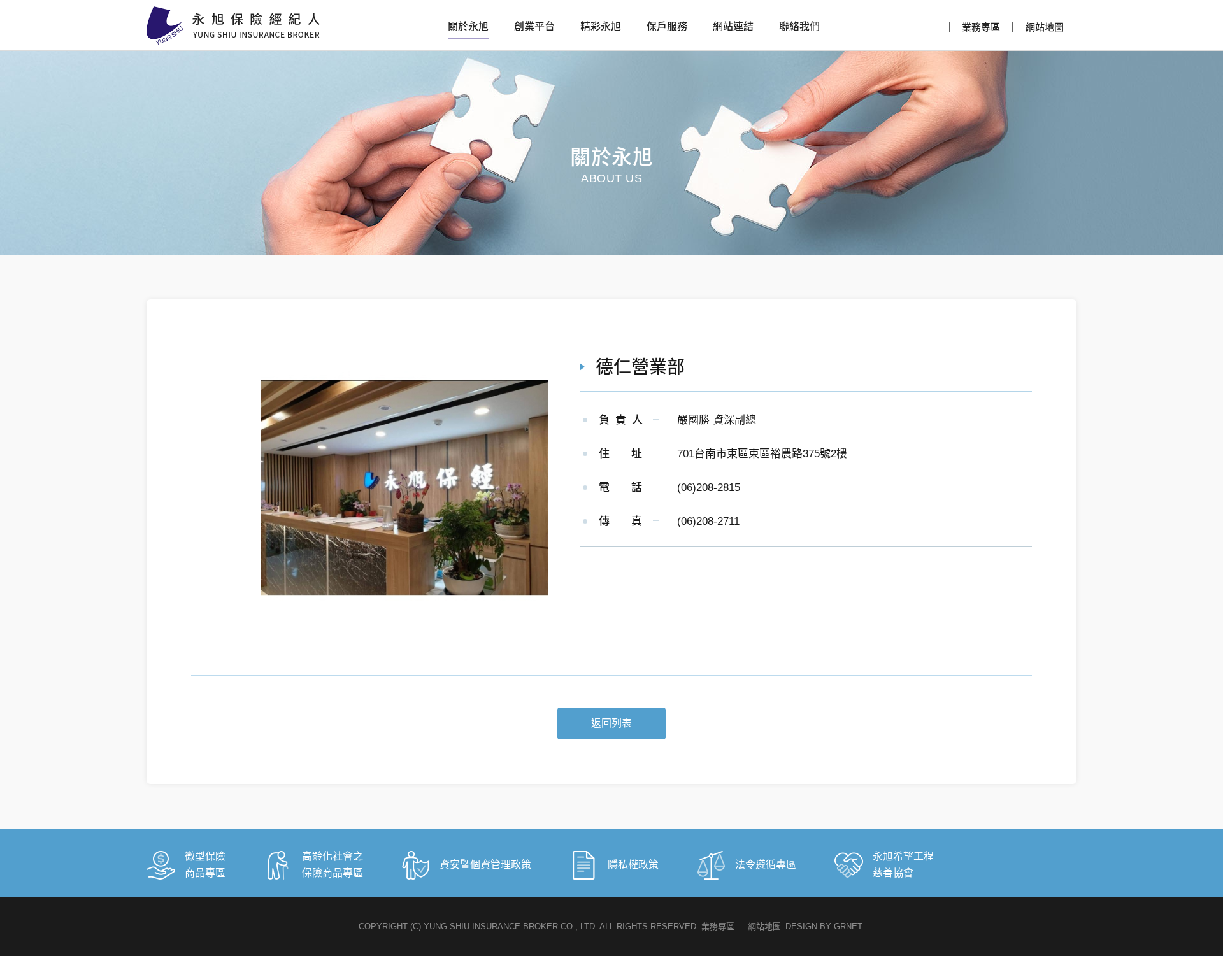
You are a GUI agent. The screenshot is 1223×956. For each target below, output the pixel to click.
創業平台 (534, 26)
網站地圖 (1045, 27)
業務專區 (981, 27)
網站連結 (733, 26)
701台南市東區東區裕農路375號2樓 (762, 454)
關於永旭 (468, 26)
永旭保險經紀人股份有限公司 (233, 25)
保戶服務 (667, 26)
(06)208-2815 (708, 488)
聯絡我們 (799, 26)
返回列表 (611, 723)
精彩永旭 (600, 26)
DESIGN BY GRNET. (824, 926)
